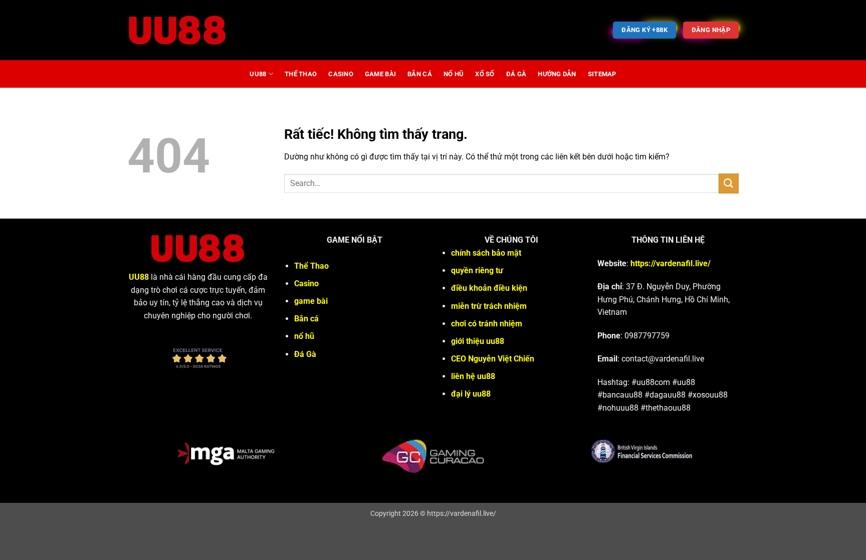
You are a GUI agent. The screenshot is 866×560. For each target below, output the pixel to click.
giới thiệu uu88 (477, 341)
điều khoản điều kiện (489, 288)
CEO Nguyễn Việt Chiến (492, 358)
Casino (340, 74)
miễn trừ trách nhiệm (489, 306)
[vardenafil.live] (177, 30)
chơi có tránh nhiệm (486, 323)
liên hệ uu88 (473, 376)
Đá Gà (516, 74)
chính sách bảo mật (486, 253)
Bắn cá (419, 74)
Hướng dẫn (557, 74)
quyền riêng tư (477, 270)
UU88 (258, 74)
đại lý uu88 (471, 394)
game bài (380, 74)
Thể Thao (301, 74)
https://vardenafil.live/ (670, 263)
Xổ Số (484, 74)
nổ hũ (454, 74)
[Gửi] (729, 183)
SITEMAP (602, 74)
